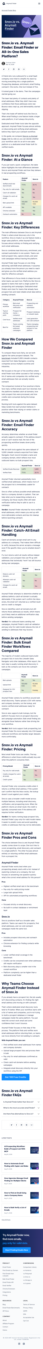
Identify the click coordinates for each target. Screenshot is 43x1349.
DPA (24, 1314)
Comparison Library (30, 1267)
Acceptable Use (28, 1317)
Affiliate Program (8, 1323)
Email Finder (7, 1267)
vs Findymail (27, 1273)
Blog (4, 1304)
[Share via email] (24, 69)
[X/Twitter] (24, 1344)
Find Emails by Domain (10, 1270)
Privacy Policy (28, 1308)
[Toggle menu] (39, 3)
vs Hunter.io (27, 1270)
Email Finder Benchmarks (11, 1308)
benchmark (6, 358)
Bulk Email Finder (8, 1279)
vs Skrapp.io (27, 1280)
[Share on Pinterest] (19, 69)
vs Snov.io (26, 1277)
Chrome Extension (9, 1289)
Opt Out (26, 1321)
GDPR (25, 1311)
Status (5, 1330)
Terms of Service (29, 1304)
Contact (5, 1327)
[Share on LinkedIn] (14, 69)
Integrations (7, 1292)
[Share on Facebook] (9, 69)
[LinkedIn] (19, 1344)
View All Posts (6, 1220)
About (5, 1320)
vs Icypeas (27, 1283)
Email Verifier (7, 1285)
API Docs (6, 1311)
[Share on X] (4, 69)
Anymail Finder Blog (9, 10)
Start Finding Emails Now (16, 1250)
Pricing (5, 1295)
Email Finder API (8, 1282)
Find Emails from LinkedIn (8, 1275)
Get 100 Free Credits (15, 1077)
